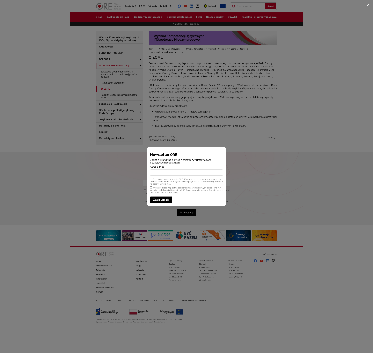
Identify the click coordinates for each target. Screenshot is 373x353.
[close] (367, 5)
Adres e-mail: (157, 167)
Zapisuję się (161, 199)
